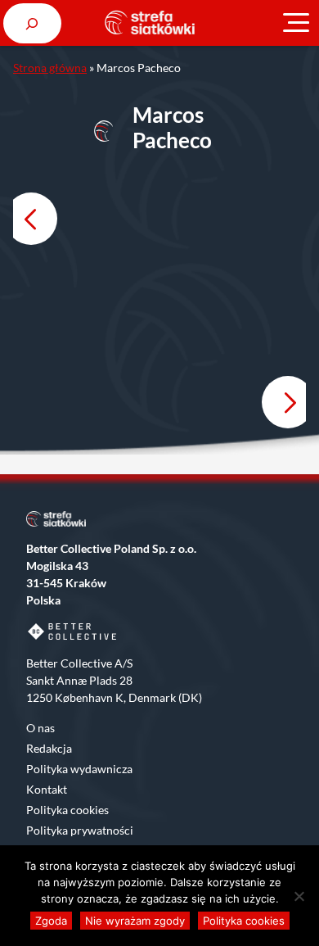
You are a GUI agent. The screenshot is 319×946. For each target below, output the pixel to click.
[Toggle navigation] (296, 23)
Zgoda (51, 920)
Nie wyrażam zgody (135, 920)
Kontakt (46, 789)
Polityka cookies (67, 810)
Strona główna (50, 68)
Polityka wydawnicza (79, 769)
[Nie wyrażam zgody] (298, 896)
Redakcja (49, 748)
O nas (40, 728)
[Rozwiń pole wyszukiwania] (32, 23)
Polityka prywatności (79, 830)
